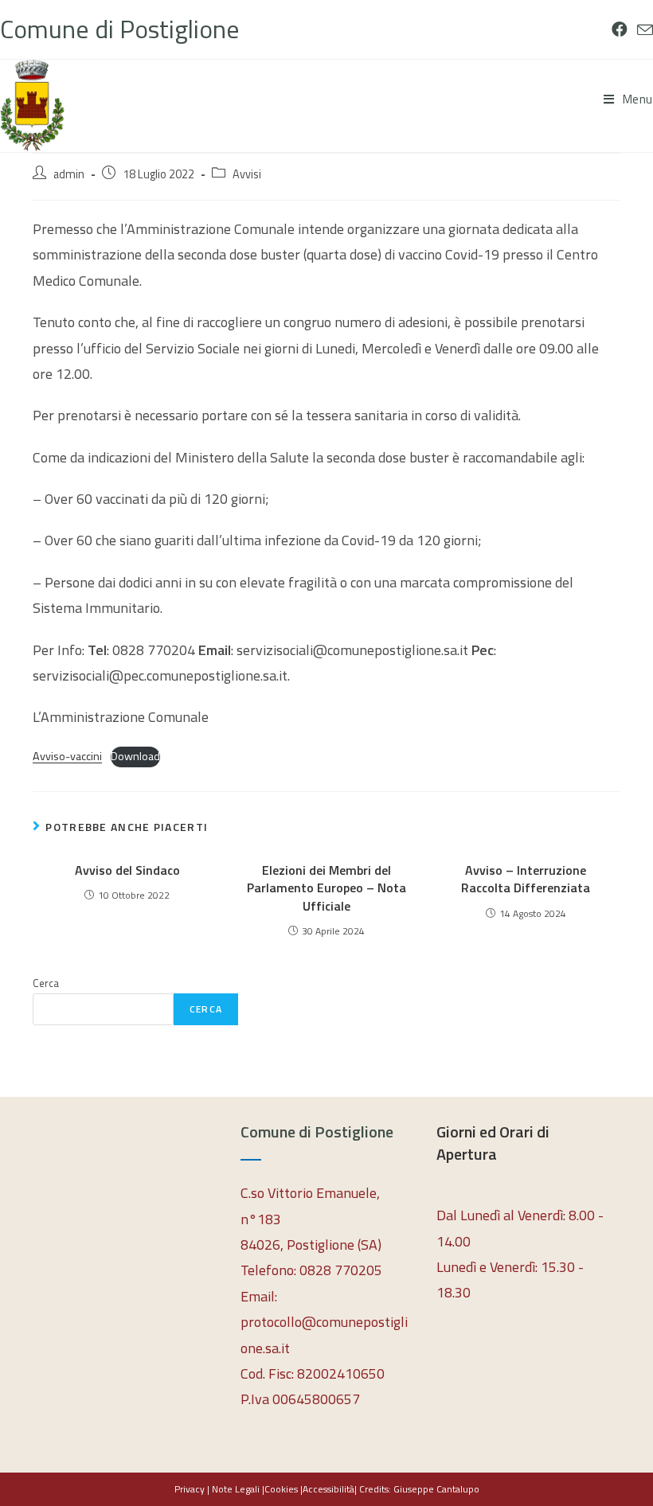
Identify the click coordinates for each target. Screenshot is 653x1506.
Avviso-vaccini (67, 756)
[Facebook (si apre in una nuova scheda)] (619, 29)
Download (135, 756)
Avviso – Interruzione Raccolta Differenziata (525, 879)
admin (68, 174)
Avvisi (247, 174)
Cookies (281, 1488)
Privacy (189, 1488)
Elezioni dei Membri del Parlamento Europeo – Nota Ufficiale (326, 888)
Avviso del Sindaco (127, 870)
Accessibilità (328, 1488)
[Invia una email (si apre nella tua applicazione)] (642, 30)
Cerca (46, 983)
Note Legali (236, 1488)
